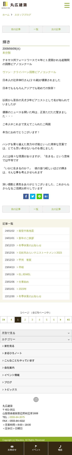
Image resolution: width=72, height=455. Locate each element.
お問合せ (12, 450)
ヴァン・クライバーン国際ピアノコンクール (29, 72)
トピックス (10, 389)
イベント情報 (11, 375)
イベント (36, 450)
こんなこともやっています (19, 360)
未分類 (7, 52)
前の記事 (16, 29)
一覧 (36, 29)
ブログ (8, 382)
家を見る (9, 346)
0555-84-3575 (17, 417)
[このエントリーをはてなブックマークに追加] (46, 196)
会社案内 (9, 367)
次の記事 (56, 29)
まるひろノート (13, 353)
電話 (60, 450)
